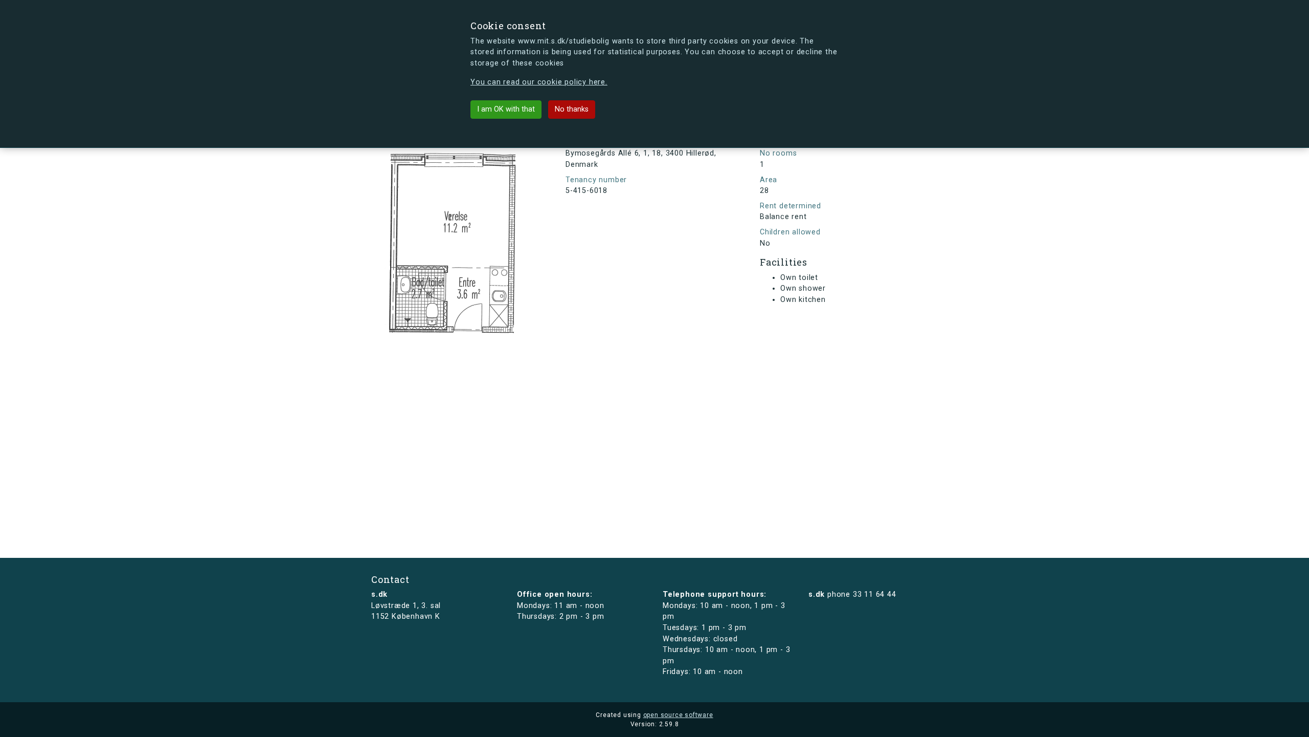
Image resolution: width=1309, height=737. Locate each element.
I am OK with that (506, 109)
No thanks (572, 109)
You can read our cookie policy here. (538, 82)
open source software (678, 715)
